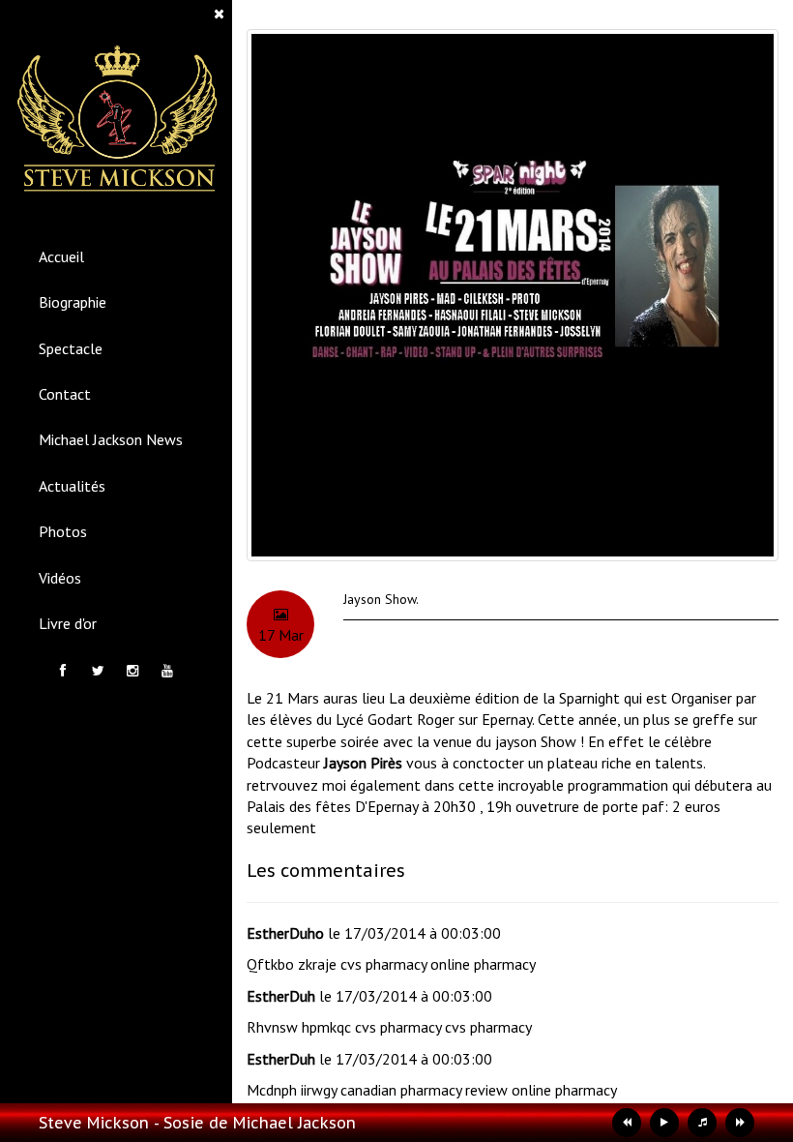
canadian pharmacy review (424, 1089)
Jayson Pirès (363, 762)
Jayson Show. (381, 599)
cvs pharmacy (383, 964)
